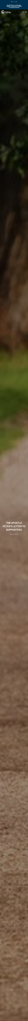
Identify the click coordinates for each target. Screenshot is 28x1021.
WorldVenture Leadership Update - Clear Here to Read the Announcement (14, 6)
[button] (26, 12)
